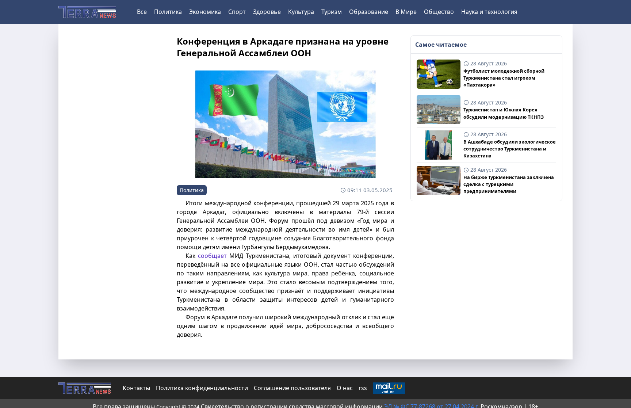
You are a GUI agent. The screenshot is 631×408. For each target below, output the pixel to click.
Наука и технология (489, 12)
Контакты (136, 388)
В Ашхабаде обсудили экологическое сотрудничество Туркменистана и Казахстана (509, 148)
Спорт (237, 12)
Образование (368, 12)
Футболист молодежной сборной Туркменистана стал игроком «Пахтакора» (503, 78)
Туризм (331, 12)
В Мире (406, 12)
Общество (439, 12)
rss (363, 388)
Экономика (205, 12)
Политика (168, 12)
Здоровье (267, 12)
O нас (345, 388)
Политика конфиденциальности (202, 388)
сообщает (212, 256)
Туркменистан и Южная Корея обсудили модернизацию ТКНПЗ (503, 113)
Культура (301, 12)
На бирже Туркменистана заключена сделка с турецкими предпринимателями (508, 184)
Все (142, 12)
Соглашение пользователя (292, 388)
